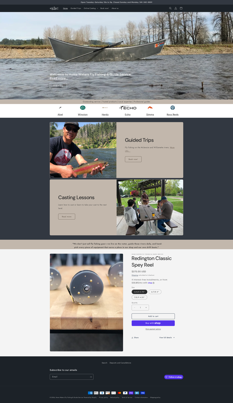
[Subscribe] (90, 377)
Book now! (133, 159)
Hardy (105, 114)
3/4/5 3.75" (139, 292)
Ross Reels (173, 114)
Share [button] (136, 337)
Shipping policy (155, 397)
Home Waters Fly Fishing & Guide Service (69, 397)
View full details (165, 337)
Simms (150, 114)
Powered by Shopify (90, 397)
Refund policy (114, 397)
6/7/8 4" (155, 292)
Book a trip (58, 85)
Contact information (141, 397)
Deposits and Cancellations (120, 363)
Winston (82, 114)
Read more (66, 216)
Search (104, 363)
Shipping (135, 275)
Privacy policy (103, 397)
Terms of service (127, 397)
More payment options (153, 329)
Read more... (59, 78)
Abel (60, 114)
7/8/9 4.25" (139, 297)
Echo (128, 114)
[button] (90, 8)
